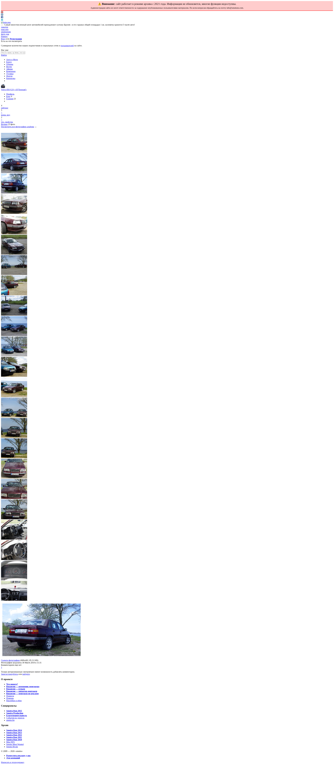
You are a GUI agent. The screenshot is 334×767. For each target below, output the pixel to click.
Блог (8, 96)
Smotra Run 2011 (14, 737)
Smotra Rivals (12, 747)
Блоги (9, 62)
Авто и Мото (12, 59)
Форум (9, 76)
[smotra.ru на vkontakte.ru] (2, 15)
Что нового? (12, 684)
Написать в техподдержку (12, 762)
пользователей (67, 46)
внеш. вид (5, 115)
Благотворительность (16, 715)
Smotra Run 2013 (14, 732)
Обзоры (9, 64)
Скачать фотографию (10, 660)
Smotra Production (14, 713)
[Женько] (3, 87)
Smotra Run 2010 (14, 740)
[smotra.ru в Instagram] (6, 22)
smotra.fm (10, 720)
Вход (3, 39)
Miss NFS (10, 742)
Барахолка (10, 78)
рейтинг (4, 108)
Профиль (10, 94)
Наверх (4, 36)
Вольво (4, 124)
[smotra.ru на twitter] (2, 20)
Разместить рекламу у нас (18, 755)
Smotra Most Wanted (15, 744)
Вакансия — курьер (15, 689)
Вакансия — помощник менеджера (22, 686)
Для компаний (13, 758)
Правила (10, 696)
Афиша (9, 69)
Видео (9, 67)
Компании (11, 71)
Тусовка (9, 74)
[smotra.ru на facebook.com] (2, 17)
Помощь (10, 698)
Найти (4, 55)
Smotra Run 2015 (14, 711)
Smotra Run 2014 (14, 730)
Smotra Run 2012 (14, 735)
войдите (26, 674)
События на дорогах (15, 718)
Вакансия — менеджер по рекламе (22, 693)
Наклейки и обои (14, 701)
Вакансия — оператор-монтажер (21, 691)
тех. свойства (7, 122)
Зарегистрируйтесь (9, 674)
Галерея (9, 99)
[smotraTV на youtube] (2, 12)
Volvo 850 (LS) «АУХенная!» (14, 89)
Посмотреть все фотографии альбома (17, 127)
